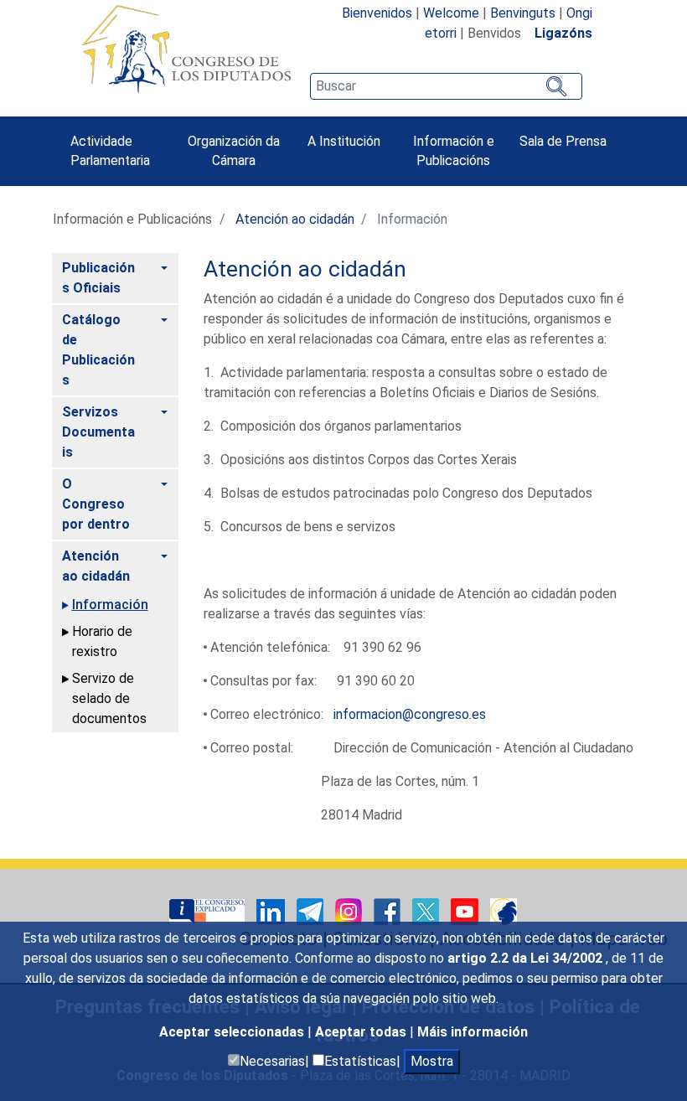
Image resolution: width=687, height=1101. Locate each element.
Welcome (451, 13)
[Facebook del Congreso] (388, 911)
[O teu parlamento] (208, 911)
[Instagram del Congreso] (350, 911)
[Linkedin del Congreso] (272, 911)
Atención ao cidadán (294, 219)
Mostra (432, 1061)
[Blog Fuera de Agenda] (503, 911)
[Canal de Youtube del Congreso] (466, 911)
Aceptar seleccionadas (233, 1032)
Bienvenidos (377, 13)
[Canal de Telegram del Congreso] (311, 911)
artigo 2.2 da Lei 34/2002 (526, 958)
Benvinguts (522, 13)
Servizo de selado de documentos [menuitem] (109, 698)
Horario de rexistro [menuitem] (102, 641)
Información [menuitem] (110, 605)
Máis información (472, 1032)
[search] (445, 86)
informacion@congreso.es (409, 714)
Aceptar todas (362, 1032)
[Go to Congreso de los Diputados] (186, 48)
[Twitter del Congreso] (427, 911)
